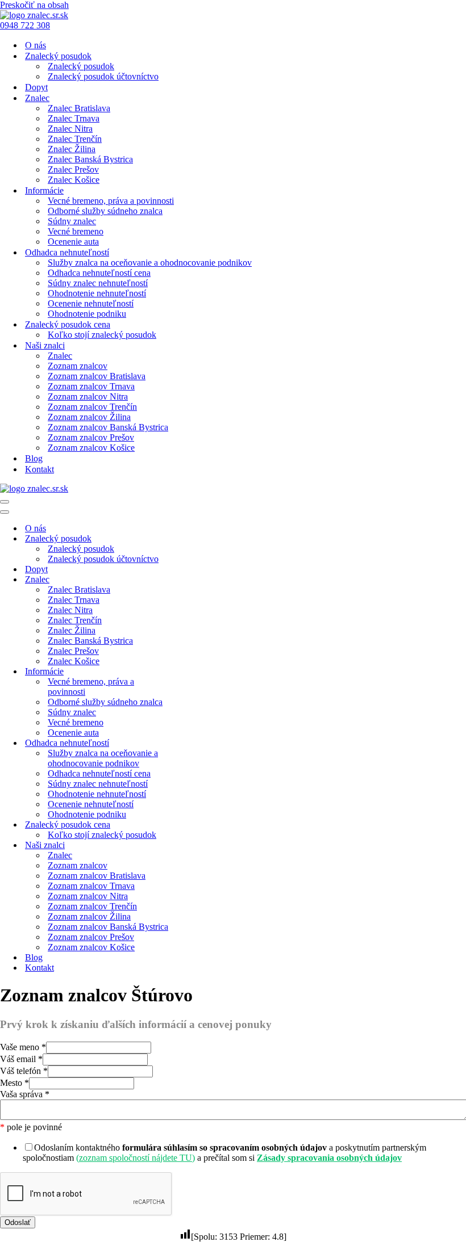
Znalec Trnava (73, 118)
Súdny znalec (72, 221)
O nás (35, 45)
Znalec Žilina (71, 149)
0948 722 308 (25, 25)
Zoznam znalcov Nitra (88, 396)
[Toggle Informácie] (198, 672)
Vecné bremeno (75, 231)
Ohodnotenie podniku (87, 313)
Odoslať (18, 1222)
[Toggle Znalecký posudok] (198, 539)
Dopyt (36, 87)
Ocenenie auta (73, 241)
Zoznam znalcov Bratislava (96, 376)
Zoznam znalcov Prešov (91, 437)
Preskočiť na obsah (34, 5)
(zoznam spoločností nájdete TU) (135, 1158)
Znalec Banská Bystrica (90, 159)
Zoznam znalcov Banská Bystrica (108, 427)
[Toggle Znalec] (198, 580)
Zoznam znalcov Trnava (91, 386)
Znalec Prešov (73, 169)
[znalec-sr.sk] (34, 15)
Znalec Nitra (70, 128)
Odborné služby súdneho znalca (105, 211)
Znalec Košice (73, 179)
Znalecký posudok (81, 66)
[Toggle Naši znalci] (198, 845)
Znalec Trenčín (75, 139)
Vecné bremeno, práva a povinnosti (111, 200)
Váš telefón (24, 1071)
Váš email (21, 1059)
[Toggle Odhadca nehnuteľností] (198, 743)
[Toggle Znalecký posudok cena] (198, 825)
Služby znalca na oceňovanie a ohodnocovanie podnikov (150, 262)
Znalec (60, 355)
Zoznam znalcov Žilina (89, 417)
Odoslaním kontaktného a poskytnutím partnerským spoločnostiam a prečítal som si (224, 1153)
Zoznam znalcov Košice (91, 447)
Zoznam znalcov (77, 366)
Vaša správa (24, 1094)
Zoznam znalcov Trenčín (92, 407)
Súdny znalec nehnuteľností (98, 283)
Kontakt (39, 469)
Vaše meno (23, 1047)
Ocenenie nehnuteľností (91, 303)
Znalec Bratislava (79, 108)
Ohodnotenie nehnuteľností (97, 293)
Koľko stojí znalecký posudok (102, 334)
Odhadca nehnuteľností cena (99, 273)
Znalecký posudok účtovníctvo (103, 76)
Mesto (14, 1083)
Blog (34, 458)
